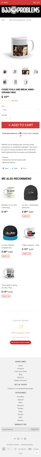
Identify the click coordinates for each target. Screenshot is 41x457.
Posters (20, 414)
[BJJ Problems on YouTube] (25, 439)
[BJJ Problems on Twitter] (15, 439)
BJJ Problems (15, 444)
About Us (20, 377)
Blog (20, 374)
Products (20, 368)
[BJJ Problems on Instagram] (22, 439)
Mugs (20, 411)
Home (3, 20)
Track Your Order (20, 371)
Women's (20, 405)
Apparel (20, 400)
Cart (38, 2)
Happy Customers (20, 380)
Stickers (20, 408)
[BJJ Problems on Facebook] (18, 439)
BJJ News (20, 397)
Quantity (4, 115)
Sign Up (34, 429)
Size (2, 106)
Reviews (20, 420)
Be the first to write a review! (20, 342)
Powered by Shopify (27, 444)
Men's (20, 402)
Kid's (20, 417)
